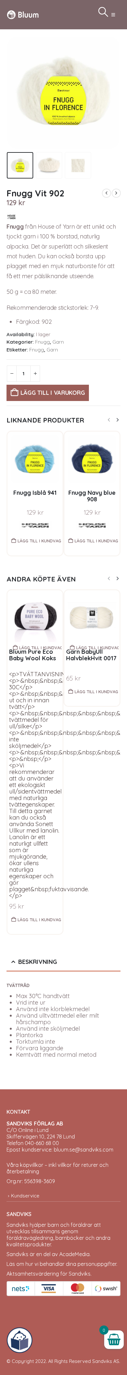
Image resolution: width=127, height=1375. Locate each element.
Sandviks (17, 1225)
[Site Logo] (23, 14)
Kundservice (25, 1196)
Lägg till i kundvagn (39, 540)
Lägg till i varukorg (53, 392)
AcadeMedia (74, 1254)
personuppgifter (97, 1264)
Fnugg (42, 342)
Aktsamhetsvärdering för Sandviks (49, 1273)
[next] (116, 193)
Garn (58, 342)
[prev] (106, 193)
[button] (113, 14)
